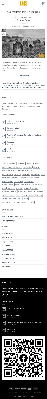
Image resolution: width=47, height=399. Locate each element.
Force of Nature (13, 128)
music (4, 188)
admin (33, 26)
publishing (5, 192)
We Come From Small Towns (11, 202)
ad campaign (11, 163)
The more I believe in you (16, 121)
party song (11, 188)
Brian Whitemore (13, 85)
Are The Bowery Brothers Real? (12, 167)
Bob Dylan (36, 167)
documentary (35, 174)
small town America (8, 195)
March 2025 (6, 233)
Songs (14, 393)
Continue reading (23, 75)
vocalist (25, 199)
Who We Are (22, 393)
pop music (34, 188)
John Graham (18, 181)
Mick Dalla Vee (11, 87)
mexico (17, 184)
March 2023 (6, 250)
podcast (26, 188)
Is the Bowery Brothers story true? (29, 177)
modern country (22, 87)
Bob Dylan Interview (8, 170)
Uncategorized (7, 221)
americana (31, 83)
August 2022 (6, 262)
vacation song (6, 199)
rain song (13, 192)
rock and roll (37, 87)
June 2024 (5, 237)
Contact (37, 393)
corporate (18, 174)
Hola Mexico (6, 177)
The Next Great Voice (27, 195)
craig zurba (31, 85)
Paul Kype (30, 87)
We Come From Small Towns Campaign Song (24, 135)
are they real (27, 167)
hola (43, 174)
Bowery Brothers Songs (23, 17)
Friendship (38, 85)
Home (8, 393)
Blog (30, 393)
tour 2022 (39, 195)
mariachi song (29, 181)
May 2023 (5, 242)
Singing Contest (38, 192)
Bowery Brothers (7, 174)
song (17, 195)
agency (28, 163)
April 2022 (6, 267)
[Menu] (3, 3)
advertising (20, 163)
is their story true (7, 181)
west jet (24, 202)
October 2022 (7, 258)
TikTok (10, 149)
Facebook (11, 142)
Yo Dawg (31, 202)
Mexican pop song (7, 184)
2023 (3, 163)
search (30, 192)
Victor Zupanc (17, 199)
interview (14, 177)
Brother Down (23, 20)
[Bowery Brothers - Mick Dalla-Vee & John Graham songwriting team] (23, 4)
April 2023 (6, 246)
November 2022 (8, 254)
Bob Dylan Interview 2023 (24, 170)
